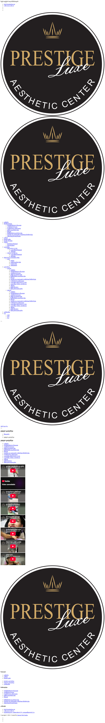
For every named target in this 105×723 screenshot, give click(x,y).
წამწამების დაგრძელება (14, 233)
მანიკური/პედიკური (16, 288)
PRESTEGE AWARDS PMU (12, 257)
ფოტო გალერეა (9, 681)
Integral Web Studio (22, 715)
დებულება (13, 263)
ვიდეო (9, 290)
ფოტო (9, 268)
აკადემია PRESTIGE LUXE (18, 282)
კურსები (13, 251)
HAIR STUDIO (8, 240)
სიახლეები (7, 239)
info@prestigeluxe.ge (9, 4)
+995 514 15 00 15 (9, 5)
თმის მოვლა (14, 287)
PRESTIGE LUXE (12, 248)
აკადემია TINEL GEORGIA (18, 284)
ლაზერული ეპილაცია (14, 228)
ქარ (8, 315)
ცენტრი (6, 222)
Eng (8, 316)
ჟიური (12, 260)
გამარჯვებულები (15, 262)
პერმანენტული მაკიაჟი (14, 225)
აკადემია (7, 247)
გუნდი (6, 237)
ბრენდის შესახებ (12, 244)
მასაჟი (9, 231)
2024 (8, 259)
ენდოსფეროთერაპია (14, 236)
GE (5, 313)
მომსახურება (8, 223)
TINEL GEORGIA (12, 253)
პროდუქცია (10, 245)
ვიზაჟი (12, 285)
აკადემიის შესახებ (16, 250)
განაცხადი (13, 265)
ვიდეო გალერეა (9, 682)
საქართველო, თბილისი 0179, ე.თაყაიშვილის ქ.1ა (19, 712)
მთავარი (6, 434)
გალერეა (7, 267)
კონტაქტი (7, 312)
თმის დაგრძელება (13, 230)
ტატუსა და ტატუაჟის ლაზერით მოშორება (20, 234)
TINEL (6, 242)
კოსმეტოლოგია (12, 227)
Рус (8, 318)
